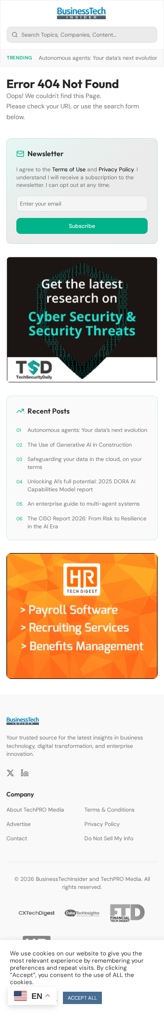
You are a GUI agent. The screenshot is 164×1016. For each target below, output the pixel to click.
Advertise (18, 824)
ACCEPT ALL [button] (82, 997)
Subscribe (82, 225)
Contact (16, 838)
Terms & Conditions (109, 809)
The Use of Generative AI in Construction (79, 444)
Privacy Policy (116, 169)
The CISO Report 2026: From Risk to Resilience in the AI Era (86, 522)
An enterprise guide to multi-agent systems (83, 503)
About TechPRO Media (35, 809)
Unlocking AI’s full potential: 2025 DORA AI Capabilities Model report (81, 485)
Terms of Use (69, 169)
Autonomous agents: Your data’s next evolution (98, 57)
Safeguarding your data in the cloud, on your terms (84, 463)
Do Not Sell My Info (108, 838)
